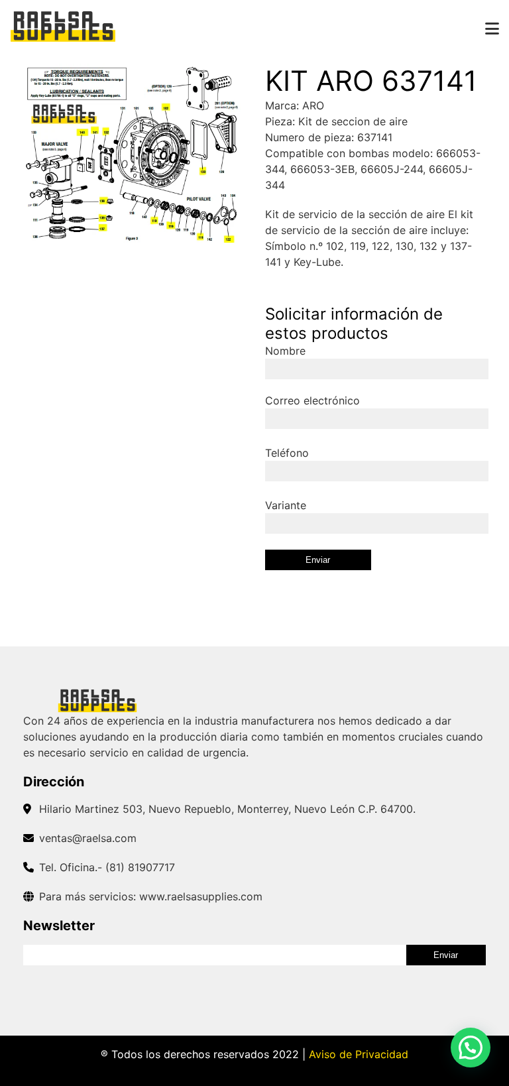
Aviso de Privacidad (358, 1054)
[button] (470, 1047)
